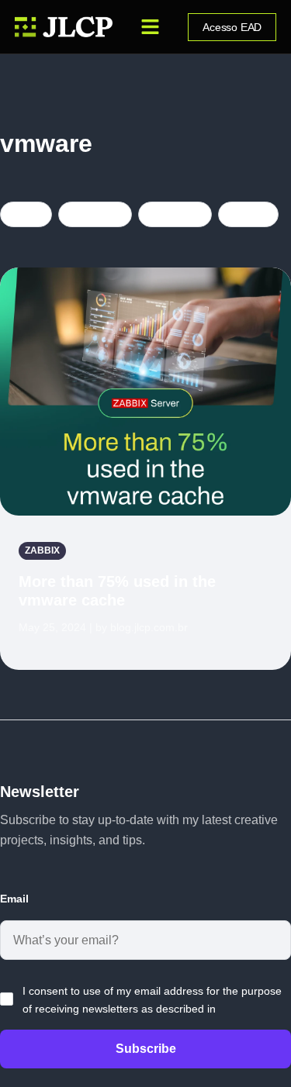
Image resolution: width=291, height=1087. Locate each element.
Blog (26, 214)
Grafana (175, 214)
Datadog (95, 214)
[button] (150, 27)
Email (14, 898)
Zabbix (248, 214)
